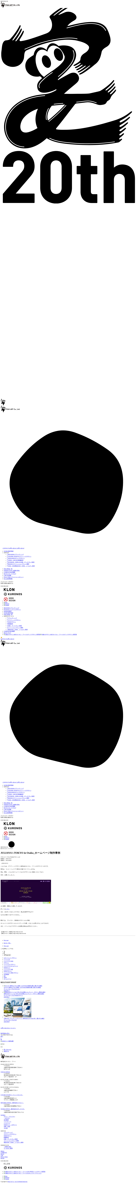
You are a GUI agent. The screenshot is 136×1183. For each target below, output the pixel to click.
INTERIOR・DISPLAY (20, 562)
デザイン (6, 962)
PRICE (8, 569)
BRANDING (15, 554)
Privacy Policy (14, 577)
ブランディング (8, 1132)
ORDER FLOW (12, 570)
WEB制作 (6, 974)
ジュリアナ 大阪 (8, 969)
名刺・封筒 (7, 1126)
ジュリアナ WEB (8, 961)
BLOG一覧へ (7, 943)
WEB (5, 977)
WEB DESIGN (16, 558)
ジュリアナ (7, 959)
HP (4, 976)
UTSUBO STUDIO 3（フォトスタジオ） (12, 1095)
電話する (6, 1051)
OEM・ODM (21, 566)
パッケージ (7, 1123)
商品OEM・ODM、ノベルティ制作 (13, 1142)
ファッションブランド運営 (11, 1140)
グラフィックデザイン (10, 1134)
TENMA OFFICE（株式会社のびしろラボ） (13, 1109)
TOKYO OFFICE (5, 1072)
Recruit (8, 578)
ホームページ (7, 979)
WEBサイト (7, 967)
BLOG (10, 573)
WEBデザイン (8, 971)
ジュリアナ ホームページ (11, 966)
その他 (6, 1128)
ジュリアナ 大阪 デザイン (11, 972)
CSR (7, 575)
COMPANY (9, 572)
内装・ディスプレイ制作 (11, 1139)
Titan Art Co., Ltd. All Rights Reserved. (17, 1181)
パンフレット (7, 1121)
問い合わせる (7, 1049)
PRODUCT (18, 564)
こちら (7, 909)
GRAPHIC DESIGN (19, 556)
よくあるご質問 (8, 1148)
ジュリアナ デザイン (9, 964)
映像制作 (6, 1137)
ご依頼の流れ (7, 1146)
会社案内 (6, 1120)
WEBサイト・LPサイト (10, 1125)
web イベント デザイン (10, 958)
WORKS (8, 551)
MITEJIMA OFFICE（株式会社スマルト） (12, 1102)
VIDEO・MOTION (15, 560)
